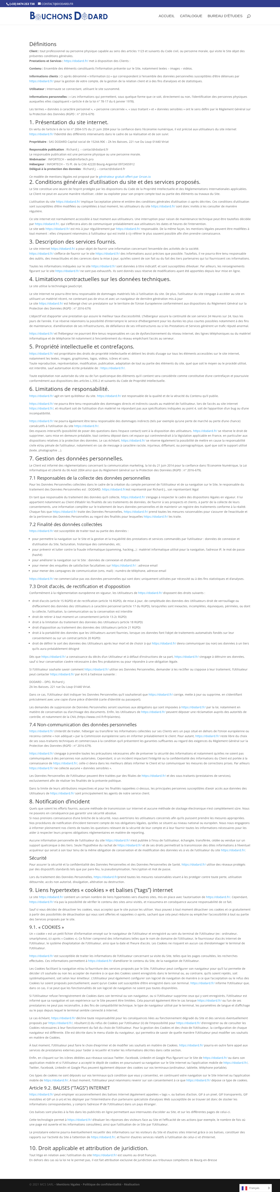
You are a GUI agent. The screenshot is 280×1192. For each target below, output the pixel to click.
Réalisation (132, 1184)
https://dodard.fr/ (76, 61)
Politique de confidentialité (102, 1184)
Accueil (167, 16)
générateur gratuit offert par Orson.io (125, 177)
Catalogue (191, 16)
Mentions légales (68, 1184)
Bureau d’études (225, 16)
